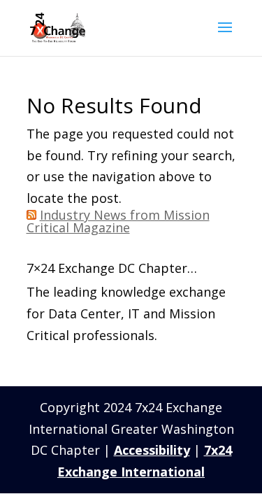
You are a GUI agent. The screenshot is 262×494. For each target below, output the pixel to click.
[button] (225, 36)
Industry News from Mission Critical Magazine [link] (118, 221)
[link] (58, 27)
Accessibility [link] (152, 450)
